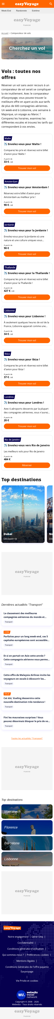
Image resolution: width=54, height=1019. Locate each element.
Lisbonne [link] (11, 859)
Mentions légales (25, 960)
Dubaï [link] (8, 534)
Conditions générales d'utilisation (25, 948)
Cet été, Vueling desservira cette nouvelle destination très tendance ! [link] (24, 700)
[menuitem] (6, 11)
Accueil (4, 33)
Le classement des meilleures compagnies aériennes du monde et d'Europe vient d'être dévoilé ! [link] (24, 617)
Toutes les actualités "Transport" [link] (27, 738)
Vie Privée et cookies (27, 980)
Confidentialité (25, 942)
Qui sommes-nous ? (13, 954)
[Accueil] (27, 4)
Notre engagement (18, 936)
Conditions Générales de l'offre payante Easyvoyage (27, 969)
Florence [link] (11, 827)
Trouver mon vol (27, 168)
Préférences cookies (38, 954)
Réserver (27, 465)
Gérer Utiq (37, 936)
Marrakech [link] (12, 811)
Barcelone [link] (12, 843)
